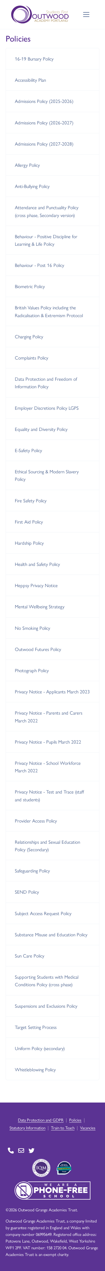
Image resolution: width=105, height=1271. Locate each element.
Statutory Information (27, 1127)
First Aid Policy (29, 521)
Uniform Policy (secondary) (40, 1048)
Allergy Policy (27, 164)
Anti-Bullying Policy (32, 186)
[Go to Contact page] (11, 1150)
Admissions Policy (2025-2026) (44, 101)
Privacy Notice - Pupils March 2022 (48, 741)
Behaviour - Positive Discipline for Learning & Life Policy (46, 240)
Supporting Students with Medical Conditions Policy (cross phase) (46, 980)
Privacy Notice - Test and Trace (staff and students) (49, 795)
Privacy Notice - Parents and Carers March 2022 (48, 716)
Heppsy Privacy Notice (36, 585)
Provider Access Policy (36, 820)
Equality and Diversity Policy (41, 429)
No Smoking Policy (32, 627)
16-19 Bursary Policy (34, 58)
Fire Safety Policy (30, 500)
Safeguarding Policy (32, 870)
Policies (75, 1120)
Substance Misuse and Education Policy (51, 934)
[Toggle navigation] (86, 14)
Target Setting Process (36, 1027)
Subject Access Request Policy (43, 913)
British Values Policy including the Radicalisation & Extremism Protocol (49, 311)
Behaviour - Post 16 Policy (39, 265)
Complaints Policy (31, 357)
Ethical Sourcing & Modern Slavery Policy (47, 475)
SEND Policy (27, 891)
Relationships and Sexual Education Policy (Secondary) (47, 845)
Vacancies (87, 1127)
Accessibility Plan (30, 79)
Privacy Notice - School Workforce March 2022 (48, 766)
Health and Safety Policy (37, 564)
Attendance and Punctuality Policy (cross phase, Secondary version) (46, 211)
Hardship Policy (29, 542)
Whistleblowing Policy (35, 1069)
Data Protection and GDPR (41, 1120)
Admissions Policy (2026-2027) (44, 122)
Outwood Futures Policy (38, 649)
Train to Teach (62, 1127)
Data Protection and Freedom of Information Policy (46, 382)
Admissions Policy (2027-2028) (44, 143)
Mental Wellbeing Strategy (39, 606)
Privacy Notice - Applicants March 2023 (52, 691)
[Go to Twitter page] (31, 1150)
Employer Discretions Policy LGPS (47, 407)
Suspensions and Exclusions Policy (46, 1005)
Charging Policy (29, 336)
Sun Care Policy (29, 955)
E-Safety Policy (28, 450)
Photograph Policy (32, 670)
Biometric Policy (30, 286)
